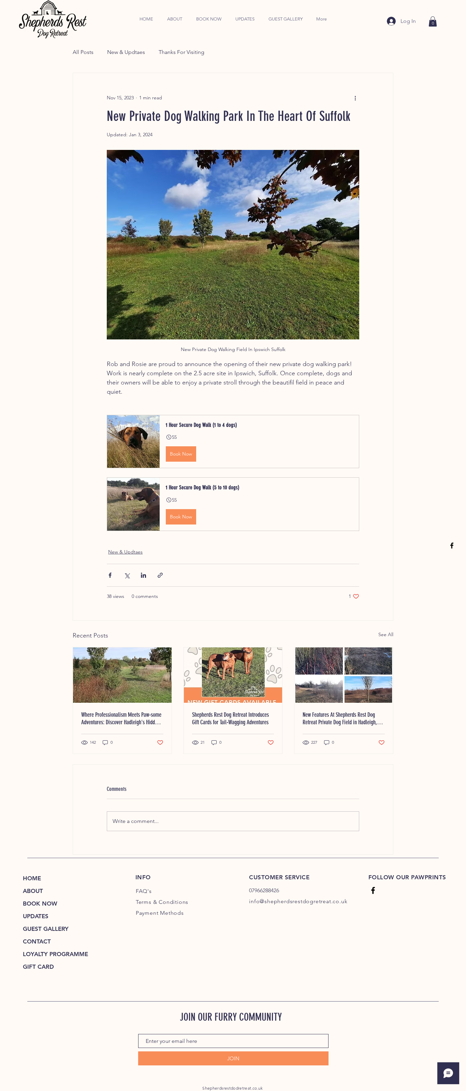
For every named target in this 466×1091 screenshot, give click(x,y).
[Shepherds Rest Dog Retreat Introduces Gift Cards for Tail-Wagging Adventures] (233, 675)
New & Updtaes (126, 52)
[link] (432, 21)
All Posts (83, 52)
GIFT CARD (38, 966)
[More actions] (355, 98)
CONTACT (37, 941)
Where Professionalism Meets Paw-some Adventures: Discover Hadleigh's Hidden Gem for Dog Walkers (121, 718)
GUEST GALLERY (46, 928)
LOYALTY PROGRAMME (53, 954)
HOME (32, 878)
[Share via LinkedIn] (143, 575)
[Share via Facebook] (110, 575)
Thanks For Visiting (181, 52)
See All (385, 634)
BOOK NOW (40, 903)
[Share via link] (160, 575)
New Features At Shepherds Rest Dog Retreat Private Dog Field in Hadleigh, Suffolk (340, 718)
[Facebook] (452, 545)
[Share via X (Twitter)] (126, 575)
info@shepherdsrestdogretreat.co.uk (298, 901)
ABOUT (33, 890)
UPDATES (35, 916)
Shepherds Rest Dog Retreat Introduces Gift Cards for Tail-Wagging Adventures (230, 718)
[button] (233, 441)
